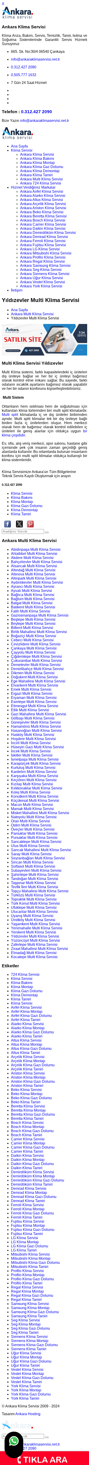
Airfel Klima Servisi (26, 1007)
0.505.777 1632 (23, 75)
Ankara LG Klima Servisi (40, 249)
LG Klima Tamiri (24, 1250)
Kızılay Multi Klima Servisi (32, 784)
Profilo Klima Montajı (27, 1275)
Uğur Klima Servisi (26, 1353)
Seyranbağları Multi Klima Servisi (38, 858)
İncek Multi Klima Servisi (31, 751)
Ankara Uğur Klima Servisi (41, 278)
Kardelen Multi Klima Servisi (34, 772)
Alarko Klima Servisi (27, 1024)
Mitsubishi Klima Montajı (30, 1258)
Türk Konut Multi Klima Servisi (35, 903)
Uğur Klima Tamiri (25, 1365)
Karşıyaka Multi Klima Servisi (34, 776)
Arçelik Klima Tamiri (27, 1069)
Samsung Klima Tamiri (29, 1316)
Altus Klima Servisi (26, 1040)
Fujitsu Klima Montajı (28, 1225)
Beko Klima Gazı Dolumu (31, 1098)
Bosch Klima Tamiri (26, 1135)
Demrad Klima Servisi (28, 1188)
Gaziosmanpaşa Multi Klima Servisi (39, 615)
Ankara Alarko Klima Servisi (42, 196)
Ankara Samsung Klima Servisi (45, 265)
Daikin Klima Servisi (27, 1156)
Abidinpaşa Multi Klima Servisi (35, 549)
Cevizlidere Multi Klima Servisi (35, 644)
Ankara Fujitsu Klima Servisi (43, 245)
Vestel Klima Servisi (27, 1369)
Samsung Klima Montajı (30, 1308)
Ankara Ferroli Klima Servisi (42, 241)
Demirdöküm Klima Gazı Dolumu (37, 1180)
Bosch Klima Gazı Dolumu (32, 1131)
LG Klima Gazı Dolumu (29, 1246)
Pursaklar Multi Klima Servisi (34, 837)
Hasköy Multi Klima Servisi (32, 735)
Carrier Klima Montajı (28, 1143)
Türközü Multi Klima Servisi (33, 895)
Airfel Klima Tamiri (25, 1020)
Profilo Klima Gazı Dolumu (32, 1279)
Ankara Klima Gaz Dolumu (41, 167)
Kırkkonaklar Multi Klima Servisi (36, 788)
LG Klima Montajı (25, 1242)
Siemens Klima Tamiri (28, 1349)
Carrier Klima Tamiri (27, 1151)
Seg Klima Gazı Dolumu (30, 1328)
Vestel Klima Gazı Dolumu (32, 1378)
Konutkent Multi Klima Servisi (34, 796)
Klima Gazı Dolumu (26, 506)
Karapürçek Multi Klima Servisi (36, 763)
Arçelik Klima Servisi (27, 1057)
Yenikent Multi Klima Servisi (33, 932)
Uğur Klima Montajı (26, 1357)
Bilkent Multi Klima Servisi (32, 628)
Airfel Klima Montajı (26, 1011)
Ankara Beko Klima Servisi (41, 212)
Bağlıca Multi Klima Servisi (32, 595)
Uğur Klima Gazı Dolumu (31, 1361)
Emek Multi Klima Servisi (31, 689)
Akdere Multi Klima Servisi (32, 558)
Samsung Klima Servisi (30, 1304)
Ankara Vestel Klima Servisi (42, 282)
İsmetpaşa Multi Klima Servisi (35, 759)
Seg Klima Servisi (25, 1320)
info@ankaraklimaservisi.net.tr (35, 59)
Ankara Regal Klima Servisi (42, 261)
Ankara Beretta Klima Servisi (43, 216)
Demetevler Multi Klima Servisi (36, 665)
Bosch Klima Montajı (27, 1127)
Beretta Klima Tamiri (27, 1118)
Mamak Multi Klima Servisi (32, 809)
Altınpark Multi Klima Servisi (33, 578)
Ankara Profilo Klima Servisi (42, 257)
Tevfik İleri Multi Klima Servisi (34, 887)
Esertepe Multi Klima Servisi (34, 702)
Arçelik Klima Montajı (28, 1061)
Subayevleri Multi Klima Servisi (36, 870)
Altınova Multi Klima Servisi (33, 574)
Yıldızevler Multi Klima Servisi (35, 936)
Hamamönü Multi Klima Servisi (36, 726)
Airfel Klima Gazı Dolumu (31, 1016)
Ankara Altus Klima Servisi (41, 200)
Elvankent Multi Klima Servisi (34, 685)
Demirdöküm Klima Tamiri (32, 1184)
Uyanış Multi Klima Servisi (32, 916)
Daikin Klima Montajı (27, 1160)
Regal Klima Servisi (27, 1287)
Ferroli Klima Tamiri (26, 1217)
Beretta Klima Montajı (28, 1110)
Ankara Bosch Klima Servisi (42, 220)
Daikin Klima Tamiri (26, 1168)
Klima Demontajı (24, 510)
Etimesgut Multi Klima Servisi (34, 706)
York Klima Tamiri (25, 1398)
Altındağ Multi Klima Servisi (33, 570)
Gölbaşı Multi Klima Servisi (33, 718)
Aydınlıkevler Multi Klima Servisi (37, 582)
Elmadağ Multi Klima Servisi (34, 953)
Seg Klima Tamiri (25, 1332)
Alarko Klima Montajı (27, 1028)
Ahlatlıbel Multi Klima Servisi (34, 554)
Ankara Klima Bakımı (37, 158)
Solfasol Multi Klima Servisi (33, 866)
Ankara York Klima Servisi (41, 286)
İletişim (16, 290)
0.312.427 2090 (23, 67)
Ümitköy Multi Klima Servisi (33, 920)
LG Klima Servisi (24, 1238)
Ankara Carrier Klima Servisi (43, 224)
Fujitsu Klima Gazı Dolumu (32, 1230)
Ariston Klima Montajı (28, 1077)
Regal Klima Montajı (27, 1291)
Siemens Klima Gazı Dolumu (34, 1345)
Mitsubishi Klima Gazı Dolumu (35, 1262)
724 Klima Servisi (25, 974)
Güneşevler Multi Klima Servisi (36, 722)
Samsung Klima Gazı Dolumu (35, 1312)
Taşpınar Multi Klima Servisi (33, 883)
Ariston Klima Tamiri (27, 1086)
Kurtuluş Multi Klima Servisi (33, 768)
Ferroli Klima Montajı (27, 1209)
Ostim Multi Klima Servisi (31, 825)
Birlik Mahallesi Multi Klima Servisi (39, 632)
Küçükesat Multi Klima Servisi (35, 800)
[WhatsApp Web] (14, 1445)
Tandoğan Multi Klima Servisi (34, 879)
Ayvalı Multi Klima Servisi (31, 591)
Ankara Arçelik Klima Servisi (43, 204)
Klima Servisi (21, 150)
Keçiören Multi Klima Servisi (34, 780)
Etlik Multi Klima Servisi (30, 710)
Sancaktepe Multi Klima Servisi (36, 842)
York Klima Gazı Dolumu (31, 1394)
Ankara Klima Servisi (37, 154)
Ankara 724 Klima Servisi (40, 183)
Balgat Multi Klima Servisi (31, 603)
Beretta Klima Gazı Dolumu (33, 1114)
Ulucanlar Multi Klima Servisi (34, 912)
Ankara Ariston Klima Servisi (43, 208)
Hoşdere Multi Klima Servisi (33, 739)
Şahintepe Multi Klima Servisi (35, 875)
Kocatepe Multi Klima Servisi (34, 957)
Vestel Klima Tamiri (26, 1382)
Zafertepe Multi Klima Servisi (34, 944)
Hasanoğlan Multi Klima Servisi (36, 730)
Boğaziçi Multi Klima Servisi (33, 636)
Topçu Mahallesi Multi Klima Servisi (39, 891)
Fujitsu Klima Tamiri (27, 1234)
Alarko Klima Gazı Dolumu (32, 1032)
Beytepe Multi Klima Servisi (33, 624)
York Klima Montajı (26, 1390)
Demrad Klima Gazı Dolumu (33, 1197)
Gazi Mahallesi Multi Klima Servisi (38, 714)
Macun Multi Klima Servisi (32, 805)
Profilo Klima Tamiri (26, 1283)
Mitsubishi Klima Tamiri (29, 1267)
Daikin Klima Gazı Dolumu (32, 1164)
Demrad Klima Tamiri (28, 1201)
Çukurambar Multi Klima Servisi (36, 661)
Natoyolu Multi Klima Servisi (34, 817)
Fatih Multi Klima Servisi (30, 611)
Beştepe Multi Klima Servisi (33, 619)
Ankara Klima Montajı (37, 163)
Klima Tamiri (21, 514)
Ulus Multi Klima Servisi (30, 846)
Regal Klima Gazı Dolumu (32, 1295)
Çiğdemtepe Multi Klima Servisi (36, 656)
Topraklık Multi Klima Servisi (34, 899)
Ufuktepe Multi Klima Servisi (34, 907)
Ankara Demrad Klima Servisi (44, 237)
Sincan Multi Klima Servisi (32, 862)
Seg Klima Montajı (26, 1324)
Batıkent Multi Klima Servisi (33, 607)
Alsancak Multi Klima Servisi (34, 566)
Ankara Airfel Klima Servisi (41, 191)
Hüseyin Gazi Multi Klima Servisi (37, 747)
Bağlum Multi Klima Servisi (33, 599)
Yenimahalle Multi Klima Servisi (36, 928)
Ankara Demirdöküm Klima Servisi (48, 233)
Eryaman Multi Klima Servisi (34, 698)
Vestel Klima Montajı (27, 1374)
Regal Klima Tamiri (26, 1300)
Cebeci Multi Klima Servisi (32, 640)
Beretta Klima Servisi (28, 1106)
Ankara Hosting (27, 1414)
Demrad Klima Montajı (29, 1193)
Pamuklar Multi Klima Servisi (34, 833)
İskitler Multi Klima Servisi (31, 755)
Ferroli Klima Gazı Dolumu (32, 1213)
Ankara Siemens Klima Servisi (44, 274)
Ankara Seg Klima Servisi (41, 270)
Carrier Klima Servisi (27, 1139)
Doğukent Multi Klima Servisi (34, 677)
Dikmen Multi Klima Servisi (33, 673)
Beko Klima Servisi (26, 1090)
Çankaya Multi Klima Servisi (34, 648)
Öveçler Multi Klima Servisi (33, 829)
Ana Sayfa (19, 146)
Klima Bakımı (21, 498)
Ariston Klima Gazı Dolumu (33, 1081)
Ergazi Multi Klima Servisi (31, 693)
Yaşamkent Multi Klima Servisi (35, 924)
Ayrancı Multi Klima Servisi (32, 586)
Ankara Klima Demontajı (40, 171)
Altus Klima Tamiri (25, 1053)
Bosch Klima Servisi (27, 1123)
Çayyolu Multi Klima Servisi (33, 652)
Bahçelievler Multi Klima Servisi (36, 562)
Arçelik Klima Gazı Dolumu (33, 1065)
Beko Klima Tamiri (25, 1102)
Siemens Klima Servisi (29, 1337)
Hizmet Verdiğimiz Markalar (33, 187)
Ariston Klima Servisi (28, 1073)
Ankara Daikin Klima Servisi (42, 228)
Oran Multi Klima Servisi (30, 821)
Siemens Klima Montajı (29, 1341)
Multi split (11, 415)
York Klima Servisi (26, 1386)
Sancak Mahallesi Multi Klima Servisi (41, 850)
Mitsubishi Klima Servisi (30, 1254)
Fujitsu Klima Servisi (27, 1221)
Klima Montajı (22, 502)
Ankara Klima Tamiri (36, 175)
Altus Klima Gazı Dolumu (31, 1049)
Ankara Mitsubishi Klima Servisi (45, 253)
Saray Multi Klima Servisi (31, 854)
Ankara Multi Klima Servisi (41, 179)
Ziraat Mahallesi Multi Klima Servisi (39, 949)
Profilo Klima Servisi (27, 1271)
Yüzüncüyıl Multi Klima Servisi (35, 940)
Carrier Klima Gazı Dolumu (33, 1147)
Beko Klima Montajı (26, 1094)
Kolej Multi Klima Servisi (30, 792)
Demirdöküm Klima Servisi (32, 1172)
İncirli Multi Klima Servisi (31, 743)
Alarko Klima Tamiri (26, 1036)
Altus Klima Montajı (26, 1044)
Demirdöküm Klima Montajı (33, 1176)
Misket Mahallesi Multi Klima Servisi (40, 813)
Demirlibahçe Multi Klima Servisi (37, 669)
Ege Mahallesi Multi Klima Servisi (38, 681)
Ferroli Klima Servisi (27, 1205)
